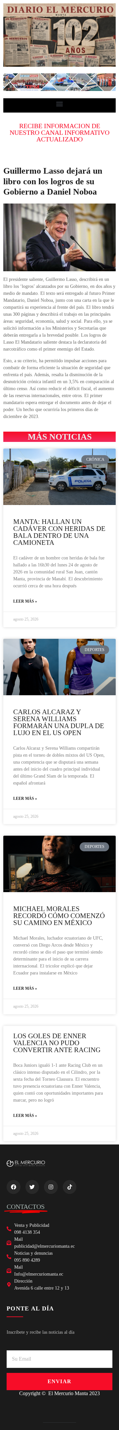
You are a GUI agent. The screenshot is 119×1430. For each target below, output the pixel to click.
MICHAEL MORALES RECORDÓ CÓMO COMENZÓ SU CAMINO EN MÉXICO (59, 916)
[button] (59, 103)
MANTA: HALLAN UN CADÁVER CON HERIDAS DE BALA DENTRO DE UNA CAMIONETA (59, 532)
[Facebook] (13, 1187)
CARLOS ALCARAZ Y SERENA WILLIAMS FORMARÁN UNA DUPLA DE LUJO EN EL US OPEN (58, 722)
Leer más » (25, 601)
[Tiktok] (70, 1187)
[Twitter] (32, 1187)
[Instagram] (51, 1187)
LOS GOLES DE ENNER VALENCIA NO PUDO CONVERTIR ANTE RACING (56, 1043)
